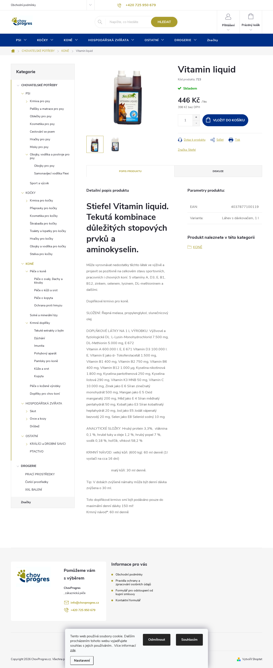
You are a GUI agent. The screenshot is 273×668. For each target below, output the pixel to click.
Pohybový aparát (45, 353)
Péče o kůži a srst (46, 290)
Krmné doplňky (40, 323)
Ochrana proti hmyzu (48, 305)
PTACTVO (37, 451)
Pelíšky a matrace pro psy (47, 109)
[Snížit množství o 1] (196, 123)
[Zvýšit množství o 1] (196, 117)
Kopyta (39, 376)
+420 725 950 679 (83, 610)
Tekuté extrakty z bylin (49, 331)
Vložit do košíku (229, 120)
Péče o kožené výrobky (45, 386)
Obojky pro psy (44, 166)
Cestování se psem (42, 132)
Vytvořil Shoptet (252, 659)
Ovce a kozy (38, 419)
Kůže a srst (41, 369)
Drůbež (34, 426)
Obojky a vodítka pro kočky (48, 246)
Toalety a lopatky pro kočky (48, 231)
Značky (26, 502)
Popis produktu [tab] (130, 171)
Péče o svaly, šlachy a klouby (48, 281)
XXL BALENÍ (33, 490)
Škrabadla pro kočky (43, 224)
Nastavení (82, 660)
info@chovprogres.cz (85, 603)
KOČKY (30, 193)
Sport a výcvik (39, 183)
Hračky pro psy (40, 139)
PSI (28, 93)
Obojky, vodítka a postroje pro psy (50, 156)
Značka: (187, 150)
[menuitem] (21, 40)
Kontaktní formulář (128, 600)
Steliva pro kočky (41, 254)
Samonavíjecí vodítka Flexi (51, 173)
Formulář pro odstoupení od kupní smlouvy (134, 592)
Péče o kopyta (43, 298)
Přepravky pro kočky (43, 208)
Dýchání (39, 338)
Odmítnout (156, 639)
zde (73, 650)
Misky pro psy (39, 147)
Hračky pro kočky (41, 239)
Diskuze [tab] (218, 171)
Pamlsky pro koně (46, 361)
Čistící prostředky (36, 482)
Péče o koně (38, 271)
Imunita (39, 346)
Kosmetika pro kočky (44, 216)
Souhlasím (189, 639)
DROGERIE (28, 466)
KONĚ (30, 264)
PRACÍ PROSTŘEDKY (40, 474)
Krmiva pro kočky (41, 201)
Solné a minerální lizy (44, 315)
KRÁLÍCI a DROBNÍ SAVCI (48, 444)
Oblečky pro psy (40, 116)
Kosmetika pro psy (42, 124)
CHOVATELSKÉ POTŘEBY (39, 85)
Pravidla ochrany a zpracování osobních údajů (133, 582)
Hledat (164, 22)
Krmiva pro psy (40, 101)
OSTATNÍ (32, 436)
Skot (33, 411)
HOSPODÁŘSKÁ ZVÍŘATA (44, 403)
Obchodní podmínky (23, 5)
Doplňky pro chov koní (45, 394)
